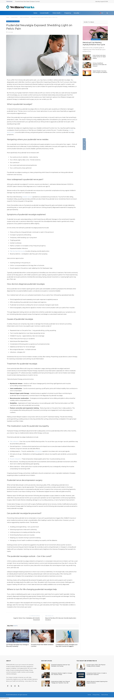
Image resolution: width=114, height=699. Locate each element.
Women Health (96, 39)
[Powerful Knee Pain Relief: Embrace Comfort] (42, 636)
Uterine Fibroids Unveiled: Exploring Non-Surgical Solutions (97, 682)
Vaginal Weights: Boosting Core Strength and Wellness (100, 71)
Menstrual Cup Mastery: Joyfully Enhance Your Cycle (94, 44)
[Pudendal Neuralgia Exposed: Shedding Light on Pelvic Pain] (42, 55)
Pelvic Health (56, 13)
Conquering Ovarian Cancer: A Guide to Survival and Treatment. (96, 673)
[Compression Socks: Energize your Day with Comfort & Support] (67, 636)
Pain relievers (14, 441)
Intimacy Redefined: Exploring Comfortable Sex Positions (100, 64)
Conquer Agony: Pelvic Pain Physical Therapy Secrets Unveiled (95, 665)
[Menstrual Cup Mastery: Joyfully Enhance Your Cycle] (95, 33)
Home (35, 13)
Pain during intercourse (17, 251)
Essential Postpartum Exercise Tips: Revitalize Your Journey (60, 665)
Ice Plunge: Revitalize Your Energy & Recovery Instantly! (17, 645)
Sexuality (76, 13)
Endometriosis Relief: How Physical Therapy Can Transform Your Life (60, 682)
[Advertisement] (79, 6)
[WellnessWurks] (20, 7)
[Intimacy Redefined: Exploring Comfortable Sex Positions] (87, 65)
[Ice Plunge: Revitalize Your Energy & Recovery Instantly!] (17, 636)
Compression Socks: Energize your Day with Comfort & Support (32, 1)
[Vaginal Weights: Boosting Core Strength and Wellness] (87, 73)
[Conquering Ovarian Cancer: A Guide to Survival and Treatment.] (81, 675)
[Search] (107, 13)
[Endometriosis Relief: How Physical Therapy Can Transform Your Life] (45, 683)
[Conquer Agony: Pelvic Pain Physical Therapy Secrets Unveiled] (81, 667)
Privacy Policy (96, 694)
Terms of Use (104, 694)
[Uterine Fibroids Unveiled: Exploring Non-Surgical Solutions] (81, 683)
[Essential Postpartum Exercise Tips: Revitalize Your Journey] (45, 667)
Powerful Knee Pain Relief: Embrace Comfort (42, 645)
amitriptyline (38, 451)
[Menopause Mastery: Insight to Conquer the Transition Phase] (45, 675)
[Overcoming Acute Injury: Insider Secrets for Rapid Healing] (87, 57)
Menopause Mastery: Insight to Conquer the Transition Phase (61, 673)
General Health (44, 13)
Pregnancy (67, 13)
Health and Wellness (13, 21)
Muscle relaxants (15, 459)
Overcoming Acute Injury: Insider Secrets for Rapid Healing (99, 57)
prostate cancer (27, 197)
